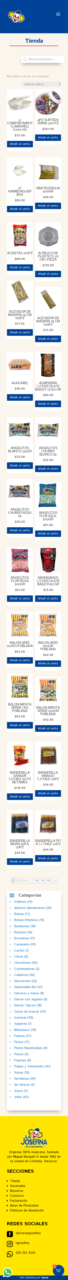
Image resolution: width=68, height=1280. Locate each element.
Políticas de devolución (27, 1210)
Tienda (15, 1181)
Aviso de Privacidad (24, 1205)
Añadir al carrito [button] (20, 144)
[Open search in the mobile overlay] (42, 59)
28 (36, 880)
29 (42, 880)
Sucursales (17, 1186)
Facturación (18, 1200)
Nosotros (16, 1191)
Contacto (17, 1196)
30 (48, 880)
